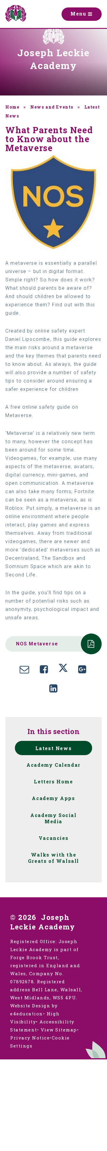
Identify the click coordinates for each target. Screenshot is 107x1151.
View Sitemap (59, 1030)
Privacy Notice (30, 1038)
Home (12, 107)
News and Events (51, 107)
